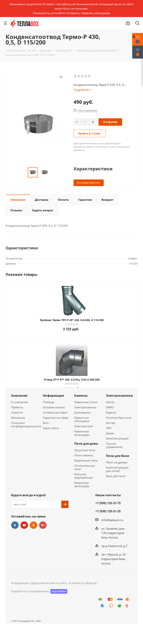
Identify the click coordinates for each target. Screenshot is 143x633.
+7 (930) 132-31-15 (108, 503)
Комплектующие (117, 438)
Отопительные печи (84, 467)
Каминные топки (86, 402)
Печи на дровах (117, 462)
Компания (19, 396)
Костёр (110, 423)
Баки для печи (115, 476)
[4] (86, 76)
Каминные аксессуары (82, 433)
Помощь (48, 402)
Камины (81, 396)
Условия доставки (55, 412)
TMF (109, 428)
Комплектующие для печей (117, 469)
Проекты (17, 407)
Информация (53, 396)
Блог (46, 423)
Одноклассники (33, 525)
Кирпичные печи (86, 460)
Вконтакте (15, 525)
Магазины (18, 417)
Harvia (110, 402)
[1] (75, 76)
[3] (82, 76)
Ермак (110, 433)
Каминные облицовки (82, 419)
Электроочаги (83, 426)
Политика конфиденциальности (26, 424)
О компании (19, 402)
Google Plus (43, 525)
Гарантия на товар (55, 417)
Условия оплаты (54, 407)
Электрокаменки (119, 396)
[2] (79, 76)
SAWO (110, 407)
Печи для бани (117, 456)
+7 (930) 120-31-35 (108, 511)
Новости (17, 412)
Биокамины (82, 412)
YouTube (24, 525)
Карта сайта (51, 428)
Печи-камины (83, 455)
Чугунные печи (84, 450)
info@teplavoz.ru (112, 520)
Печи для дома (86, 444)
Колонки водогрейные (83, 475)
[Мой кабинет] (128, 23)
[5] (89, 76)
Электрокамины (85, 407)
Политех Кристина (118, 417)
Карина (111, 412)
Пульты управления (114, 445)
